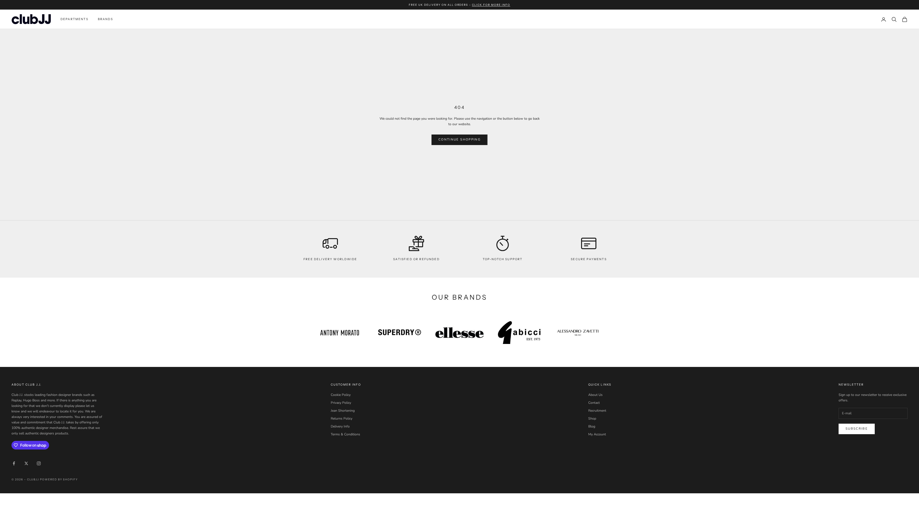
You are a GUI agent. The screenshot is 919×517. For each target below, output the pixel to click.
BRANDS (105, 19)
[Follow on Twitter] (26, 463)
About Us (595, 395)
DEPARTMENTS (74, 19)
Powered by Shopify (59, 479)
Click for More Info (491, 4)
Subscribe (857, 429)
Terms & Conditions (345, 434)
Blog (591, 426)
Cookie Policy (341, 395)
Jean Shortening (343, 410)
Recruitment (597, 410)
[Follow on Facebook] (13, 463)
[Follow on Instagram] (38, 463)
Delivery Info (340, 426)
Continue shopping (459, 139)
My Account (597, 434)
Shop (592, 418)
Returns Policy (341, 418)
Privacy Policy (341, 402)
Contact (594, 402)
